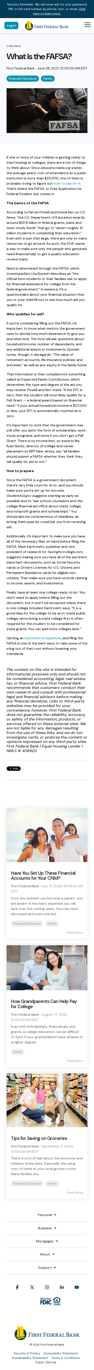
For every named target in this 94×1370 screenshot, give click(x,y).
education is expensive (42, 638)
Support (45, 1267)
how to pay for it (67, 183)
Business (45, 1228)
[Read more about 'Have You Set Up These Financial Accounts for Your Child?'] (47, 835)
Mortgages (45, 1241)
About (45, 1254)
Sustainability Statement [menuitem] (30, 1358)
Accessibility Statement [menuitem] (61, 1353)
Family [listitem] (52, 924)
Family (47, 79)
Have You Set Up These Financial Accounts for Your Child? (43, 875)
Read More (75, 932)
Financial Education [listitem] (27, 924)
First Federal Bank (21, 68)
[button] (87, 24)
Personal (45, 1215)
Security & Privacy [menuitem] (27, 1353)
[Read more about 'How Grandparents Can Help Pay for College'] (47, 967)
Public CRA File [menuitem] (46, 1362)
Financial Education (23, 79)
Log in (11, 25)
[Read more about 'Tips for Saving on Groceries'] (47, 1100)
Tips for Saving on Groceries (39, 1138)
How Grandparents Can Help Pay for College (44, 1003)
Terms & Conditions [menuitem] (65, 1358)
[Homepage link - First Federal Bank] (47, 1338)
